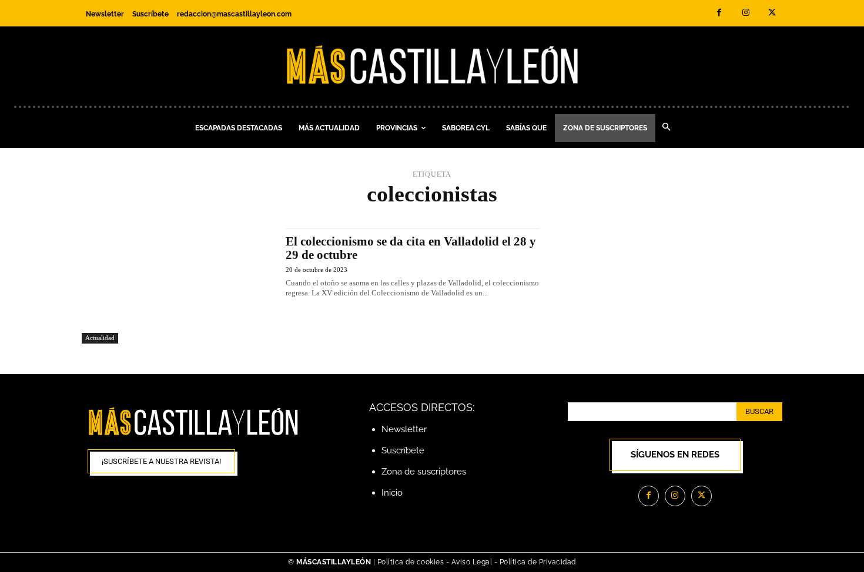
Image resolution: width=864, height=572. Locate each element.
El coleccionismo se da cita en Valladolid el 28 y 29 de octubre (411, 248)
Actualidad (100, 337)
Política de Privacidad (538, 562)
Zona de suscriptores (423, 471)
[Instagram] (745, 13)
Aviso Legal (472, 562)
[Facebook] (719, 13)
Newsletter (404, 429)
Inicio (392, 492)
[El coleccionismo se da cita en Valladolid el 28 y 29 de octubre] (178, 286)
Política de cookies (410, 562)
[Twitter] (772, 13)
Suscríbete (402, 450)
